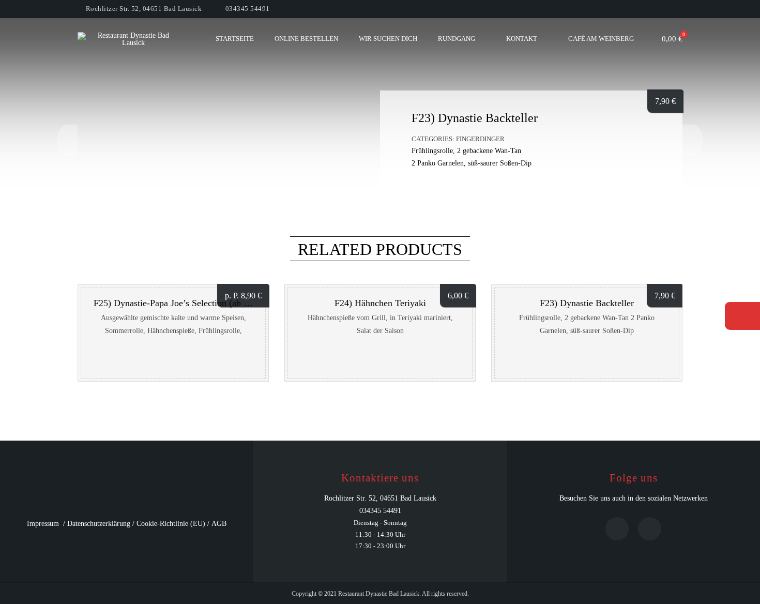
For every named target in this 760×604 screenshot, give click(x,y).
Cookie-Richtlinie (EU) (170, 523)
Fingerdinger (480, 139)
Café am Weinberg (601, 38)
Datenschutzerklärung (98, 523)
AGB (218, 523)
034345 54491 (247, 8)
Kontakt (521, 38)
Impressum (43, 523)
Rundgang (456, 38)
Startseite (235, 38)
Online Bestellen (306, 38)
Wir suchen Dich (388, 38)
